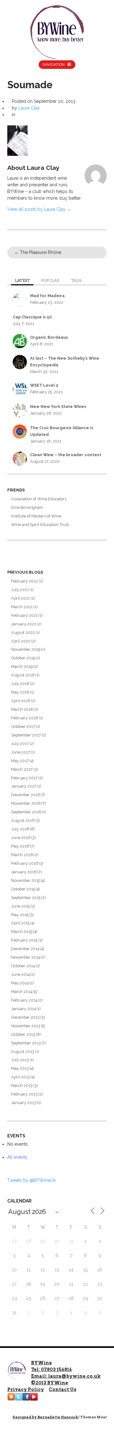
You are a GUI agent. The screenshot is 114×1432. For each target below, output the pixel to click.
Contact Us (62, 1389)
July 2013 (20, 1059)
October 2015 (23, 889)
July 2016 (20, 829)
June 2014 (20, 974)
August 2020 (23, 632)
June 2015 (20, 906)
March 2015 (21, 931)
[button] (17, 140)
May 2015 (19, 914)
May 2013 (20, 1068)
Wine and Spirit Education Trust (40, 524)
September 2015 (26, 897)
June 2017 (20, 752)
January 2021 (23, 624)
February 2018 (24, 718)
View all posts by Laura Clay (39, 209)
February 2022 (24, 581)
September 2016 (26, 811)
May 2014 (19, 983)
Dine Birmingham (27, 507)
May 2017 (20, 760)
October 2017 (23, 726)
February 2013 (24, 1094)
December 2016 (25, 794)
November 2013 (25, 1025)
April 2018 (20, 700)
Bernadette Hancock (57, 1417)
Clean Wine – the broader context (65, 454)
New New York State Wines (58, 406)
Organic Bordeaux (49, 337)
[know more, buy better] (57, 30)
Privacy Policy (25, 1389)
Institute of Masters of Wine (36, 516)
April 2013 (20, 1077)
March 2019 (22, 666)
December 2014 (25, 948)
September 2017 (26, 735)
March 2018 (22, 709)
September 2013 (26, 1043)
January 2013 (23, 1102)
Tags (76, 280)
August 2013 (22, 1051)
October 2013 (23, 1034)
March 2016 (22, 854)
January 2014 (23, 1008)
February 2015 (24, 940)
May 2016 (20, 846)
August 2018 (23, 675)
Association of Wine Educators (38, 498)
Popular (50, 280)
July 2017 (20, 743)
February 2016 (24, 863)
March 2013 (22, 1085)
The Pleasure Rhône (37, 252)
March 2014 (21, 991)
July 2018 (20, 683)
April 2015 (20, 923)
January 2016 (23, 871)
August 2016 (23, 820)
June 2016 (20, 837)
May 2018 (20, 692)
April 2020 (20, 641)
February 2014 (24, 1000)
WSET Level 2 (44, 385)
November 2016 (26, 803)
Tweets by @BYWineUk (31, 1180)
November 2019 (25, 649)
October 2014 (23, 965)
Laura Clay (29, 107)
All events (17, 1157)
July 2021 (20, 589)
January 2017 (23, 786)
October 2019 (23, 658)
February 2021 (24, 615)
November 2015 (25, 880)
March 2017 (22, 769)
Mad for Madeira (47, 295)
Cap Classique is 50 (32, 317)
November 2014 (25, 957)
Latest (22, 280)
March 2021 (22, 606)
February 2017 (24, 778)
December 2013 (25, 1017)
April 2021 (20, 598)
